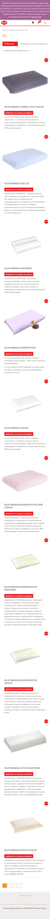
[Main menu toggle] (45, 22)
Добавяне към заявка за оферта (19, 113)
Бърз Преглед (25, 102)
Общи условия (25, 895)
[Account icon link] (33, 22)
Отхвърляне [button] (37, 17)
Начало (5, 30)
